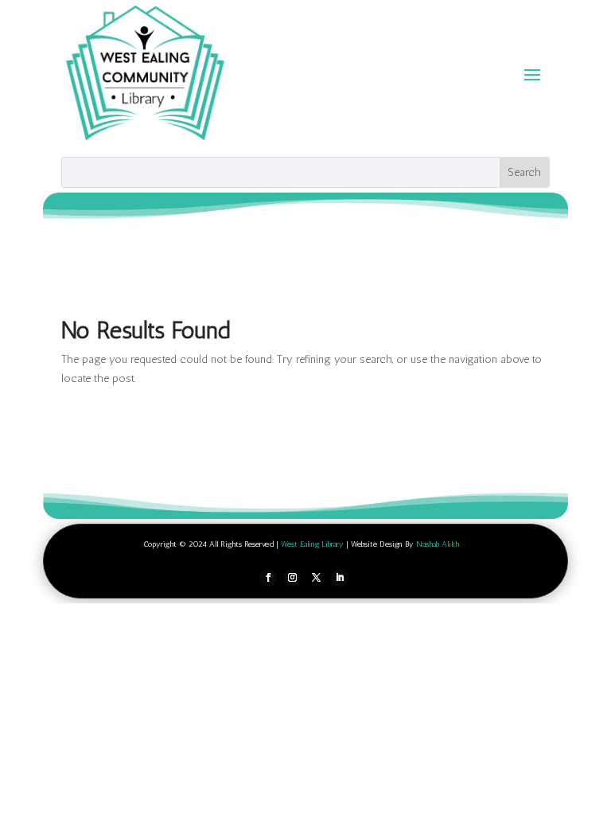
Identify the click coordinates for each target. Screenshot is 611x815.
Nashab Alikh (437, 544)
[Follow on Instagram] (292, 578)
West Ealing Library (312, 544)
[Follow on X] (316, 578)
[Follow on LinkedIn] (339, 578)
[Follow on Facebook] (268, 578)
